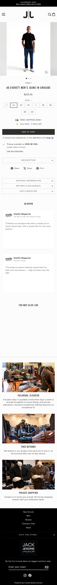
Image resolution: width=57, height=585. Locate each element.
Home (27, 83)
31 (14, 105)
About (28, 528)
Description (28, 160)
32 (21, 105)
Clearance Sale (28, 524)
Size (28, 100)
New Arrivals (28, 512)
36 (50, 105)
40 (32, 112)
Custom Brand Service (34, 583)
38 (25, 112)
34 (36, 105)
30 (6, 105)
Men (28, 516)
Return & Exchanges (28, 186)
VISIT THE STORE (28, 535)
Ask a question (28, 191)
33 (28, 105)
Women (28, 520)
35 (43, 105)
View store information (15, 151)
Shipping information (28, 181)
